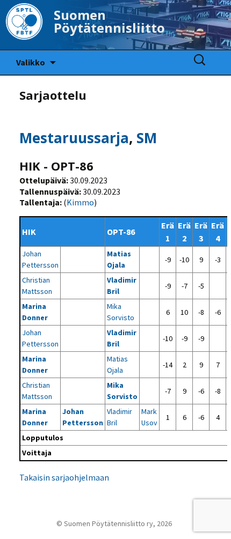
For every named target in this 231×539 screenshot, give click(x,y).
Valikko (30, 62)
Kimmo (80, 202)
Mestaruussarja (74, 137)
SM (146, 137)
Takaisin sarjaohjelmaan (64, 477)
